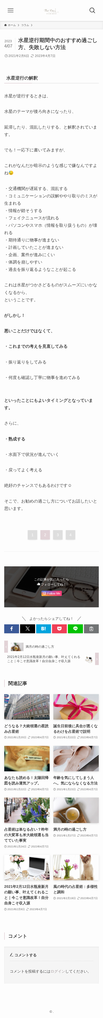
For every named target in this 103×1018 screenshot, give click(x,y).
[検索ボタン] (92, 10)
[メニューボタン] (10, 10)
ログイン (57, 971)
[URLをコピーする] (91, 628)
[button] (11, 628)
